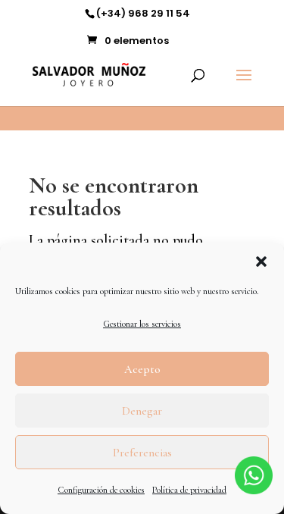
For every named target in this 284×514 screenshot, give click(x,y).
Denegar (142, 411)
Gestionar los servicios (142, 323)
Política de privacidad (189, 489)
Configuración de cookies (101, 489)
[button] (261, 261)
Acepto (142, 369)
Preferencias (142, 452)
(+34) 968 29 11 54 (143, 13)
